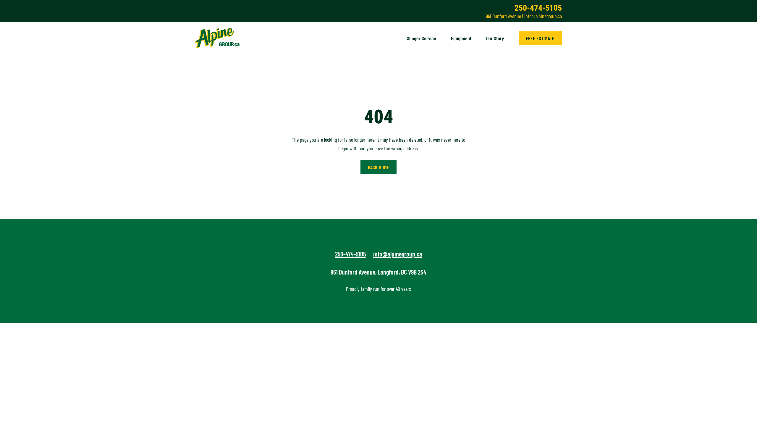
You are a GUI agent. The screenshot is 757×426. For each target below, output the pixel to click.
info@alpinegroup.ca (543, 16)
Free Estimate (540, 38)
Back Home (378, 167)
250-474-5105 (538, 8)
